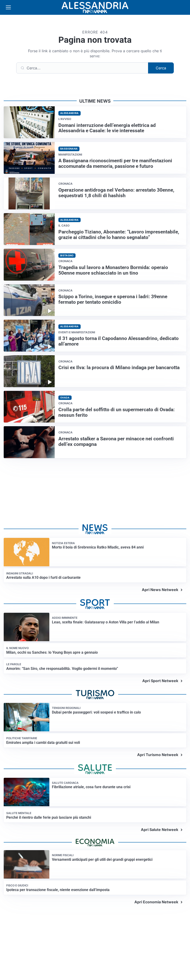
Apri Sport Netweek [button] (160, 680)
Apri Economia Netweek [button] (156, 902)
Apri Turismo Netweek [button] (157, 754)
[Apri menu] (8, 7)
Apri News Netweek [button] (160, 589)
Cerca (161, 68)
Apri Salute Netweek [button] (159, 829)
